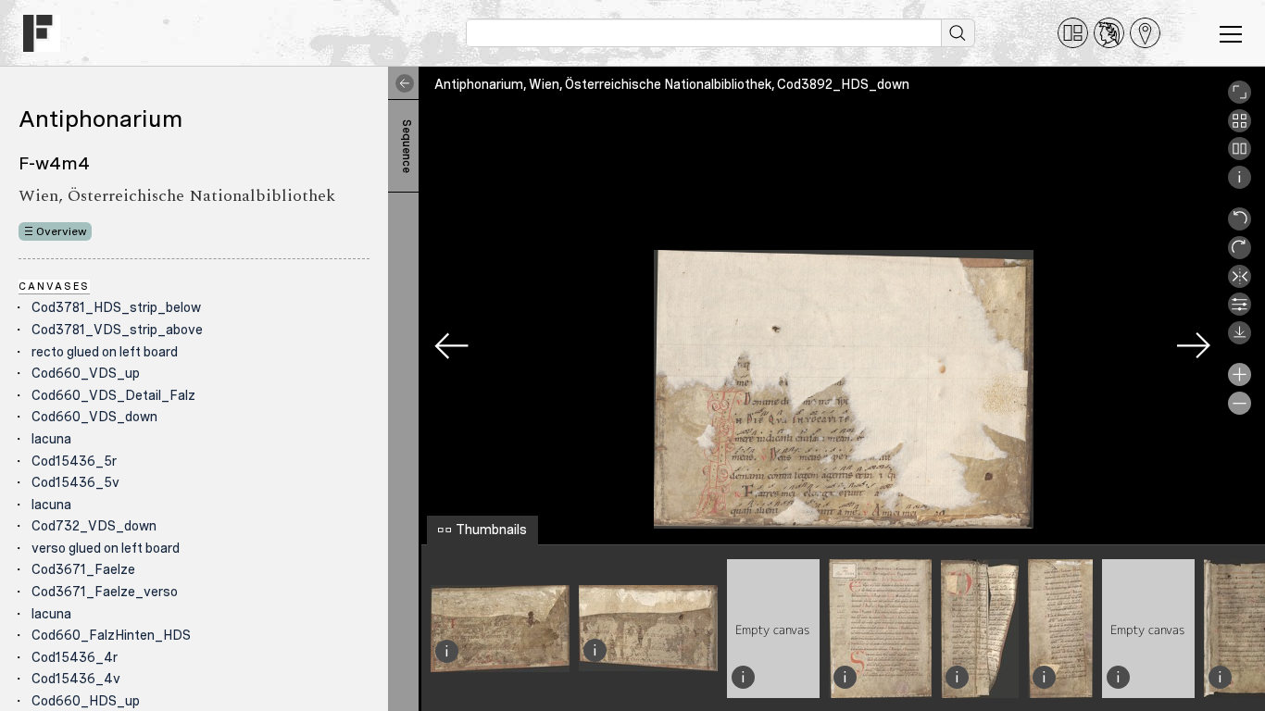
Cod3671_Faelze (83, 569)
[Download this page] (1239, 339)
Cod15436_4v (75, 678)
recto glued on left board (104, 351)
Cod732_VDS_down (94, 525)
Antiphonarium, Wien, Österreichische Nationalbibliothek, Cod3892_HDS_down (671, 84)
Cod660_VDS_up (85, 373)
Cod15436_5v (75, 482)
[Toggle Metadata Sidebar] (401, 83)
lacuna (51, 438)
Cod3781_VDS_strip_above (117, 329)
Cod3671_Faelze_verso (104, 591)
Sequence (406, 146)
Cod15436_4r (74, 657)
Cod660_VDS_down (94, 416)
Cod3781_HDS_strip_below (116, 307)
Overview (61, 231)
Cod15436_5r (74, 461)
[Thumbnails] (1239, 127)
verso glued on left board (105, 548)
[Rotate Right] (1239, 254)
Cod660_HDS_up (85, 700)
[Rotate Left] (1239, 225)
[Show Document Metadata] (1239, 184)
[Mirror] (1239, 283)
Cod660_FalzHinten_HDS (111, 635)
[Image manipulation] (1239, 311)
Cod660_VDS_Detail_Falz (113, 395)
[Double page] (1239, 155)
